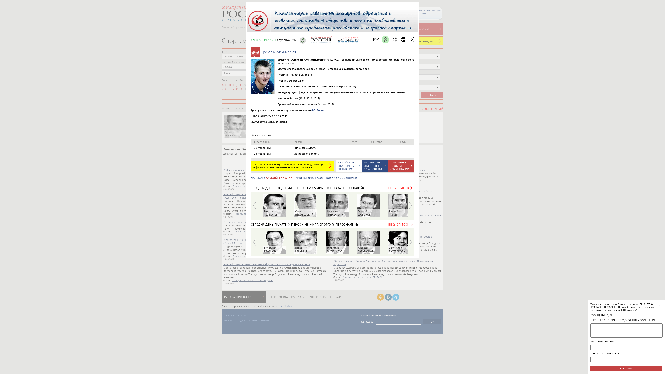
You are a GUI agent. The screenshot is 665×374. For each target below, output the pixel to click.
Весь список (398, 188)
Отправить (626, 368)
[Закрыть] (412, 39)
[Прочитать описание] (385, 39)
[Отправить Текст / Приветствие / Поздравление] (394, 39)
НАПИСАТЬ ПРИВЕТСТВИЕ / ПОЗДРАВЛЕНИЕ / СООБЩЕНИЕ (304, 178)
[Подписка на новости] (376, 39)
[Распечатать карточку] (403, 39)
